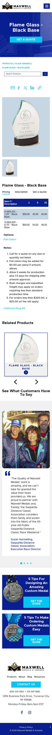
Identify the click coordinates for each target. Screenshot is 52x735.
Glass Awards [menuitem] (22, 64)
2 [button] (24, 563)
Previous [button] (15, 382)
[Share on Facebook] (19, 88)
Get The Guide (36, 602)
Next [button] (36, 382)
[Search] (45, 74)
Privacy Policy (26, 727)
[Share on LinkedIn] (32, 88)
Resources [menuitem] (39, 677)
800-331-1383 (17, 692)
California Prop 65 (14, 308)
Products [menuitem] (7, 64)
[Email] (13, 88)
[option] (26, 127)
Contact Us (26, 684)
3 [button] (27, 563)
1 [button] (21, 563)
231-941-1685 (33, 692)
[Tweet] (25, 88)
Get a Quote (26, 39)
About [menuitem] (22, 677)
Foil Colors (10, 239)
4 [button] (31, 563)
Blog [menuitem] (29, 677)
